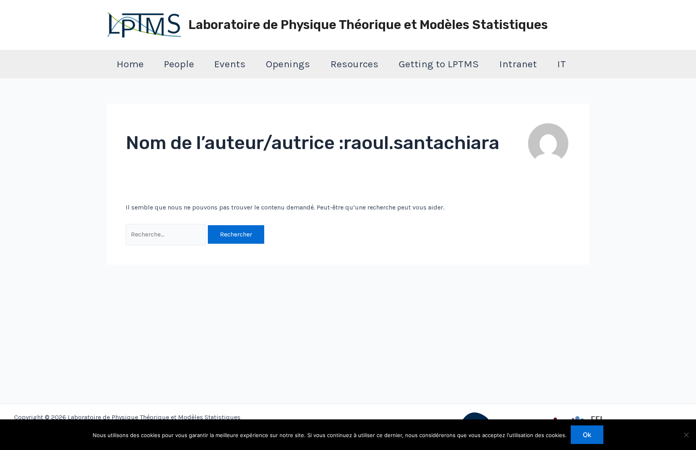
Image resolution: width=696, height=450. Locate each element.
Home (130, 64)
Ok (587, 435)
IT (561, 64)
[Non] (686, 435)
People (179, 64)
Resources (354, 64)
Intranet (518, 64)
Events (230, 64)
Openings (288, 64)
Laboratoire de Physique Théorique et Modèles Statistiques (368, 24)
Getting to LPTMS (439, 64)
